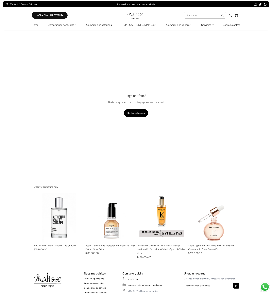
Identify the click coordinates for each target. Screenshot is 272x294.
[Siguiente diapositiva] (79, 218)
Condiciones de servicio (95, 288)
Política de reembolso (94, 283)
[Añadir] (79, 238)
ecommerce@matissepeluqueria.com (145, 285)
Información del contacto (95, 292)
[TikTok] (260, 4)
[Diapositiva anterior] (38, 218)
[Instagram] (255, 4)
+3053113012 (134, 279)
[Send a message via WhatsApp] (265, 287)
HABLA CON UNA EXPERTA (50, 15)
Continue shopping (136, 113)
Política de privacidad (94, 278)
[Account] (230, 15)
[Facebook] (265, 4)
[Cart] (236, 15)
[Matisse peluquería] (135, 15)
